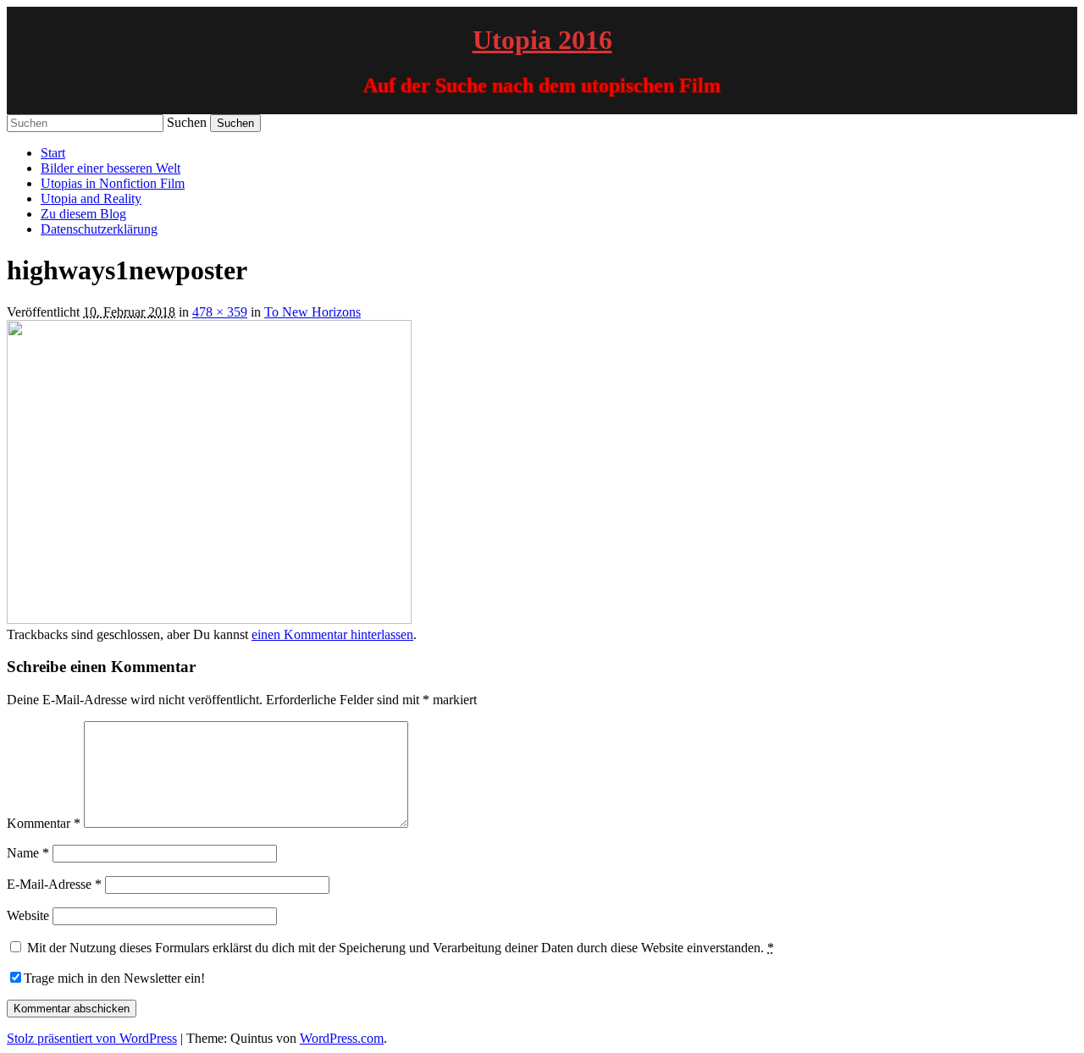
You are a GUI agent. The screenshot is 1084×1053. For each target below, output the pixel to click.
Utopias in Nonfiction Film (113, 183)
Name (28, 853)
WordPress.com (342, 1038)
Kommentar (43, 823)
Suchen (187, 122)
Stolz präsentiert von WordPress (92, 1038)
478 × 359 (219, 312)
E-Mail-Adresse (54, 884)
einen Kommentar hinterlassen (332, 634)
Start (53, 153)
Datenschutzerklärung (99, 229)
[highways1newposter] (209, 619)
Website (28, 915)
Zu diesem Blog (83, 214)
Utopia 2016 (542, 40)
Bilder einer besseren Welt (110, 168)
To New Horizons (312, 312)
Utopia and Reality (91, 198)
